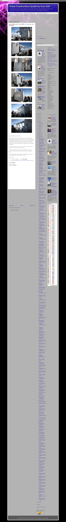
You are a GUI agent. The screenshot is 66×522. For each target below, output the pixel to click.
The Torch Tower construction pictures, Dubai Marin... (41, 335)
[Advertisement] (27, 18)
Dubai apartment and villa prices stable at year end (42, 344)
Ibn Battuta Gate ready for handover (41, 289)
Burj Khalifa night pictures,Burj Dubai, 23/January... (41, 225)
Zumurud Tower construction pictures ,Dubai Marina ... (41, 350)
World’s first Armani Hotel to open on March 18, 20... (41, 412)
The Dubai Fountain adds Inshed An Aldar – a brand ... (42, 474)
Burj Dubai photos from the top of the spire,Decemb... (41, 470)
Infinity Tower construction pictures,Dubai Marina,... (40, 284)
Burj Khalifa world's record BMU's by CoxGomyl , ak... (41, 398)
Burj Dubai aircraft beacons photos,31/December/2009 (42, 495)
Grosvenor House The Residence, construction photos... (42, 203)
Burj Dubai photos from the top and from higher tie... (41, 464)
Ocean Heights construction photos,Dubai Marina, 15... (41, 277)
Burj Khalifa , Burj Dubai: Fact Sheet (41, 396)
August (40, 128)
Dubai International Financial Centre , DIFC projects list (52, 56)
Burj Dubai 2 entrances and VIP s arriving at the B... (41, 440)
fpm (41, 518)
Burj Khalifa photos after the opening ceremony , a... (42, 403)
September (40, 126)
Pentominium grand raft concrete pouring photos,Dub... (41, 467)
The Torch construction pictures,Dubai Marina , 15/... (42, 303)
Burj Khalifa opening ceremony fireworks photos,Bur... (41, 281)
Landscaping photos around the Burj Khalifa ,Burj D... (41, 178)
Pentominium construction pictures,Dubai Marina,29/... (40, 164)
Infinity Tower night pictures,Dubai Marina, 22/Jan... (42, 189)
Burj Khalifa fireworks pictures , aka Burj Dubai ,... (41, 375)
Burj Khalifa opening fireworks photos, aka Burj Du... (41, 409)
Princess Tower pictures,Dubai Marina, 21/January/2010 (42, 213)
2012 (38, 118)
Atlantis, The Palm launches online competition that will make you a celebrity (54, 168)
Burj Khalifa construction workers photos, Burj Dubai (42, 341)
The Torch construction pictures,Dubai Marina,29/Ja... (41, 161)
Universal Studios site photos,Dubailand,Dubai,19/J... (42, 262)
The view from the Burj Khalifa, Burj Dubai (41, 271)
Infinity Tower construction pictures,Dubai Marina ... (42, 235)
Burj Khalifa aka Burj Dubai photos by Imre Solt (41, 87)
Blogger (47, 518)
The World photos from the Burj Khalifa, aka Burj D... (41, 308)
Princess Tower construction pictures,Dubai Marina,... (40, 265)
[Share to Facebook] (25, 159)
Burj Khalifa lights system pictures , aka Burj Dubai (42, 366)
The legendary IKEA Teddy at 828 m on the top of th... (42, 369)
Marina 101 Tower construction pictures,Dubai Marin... (42, 255)
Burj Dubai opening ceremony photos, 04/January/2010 (41, 433)
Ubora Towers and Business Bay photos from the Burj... (41, 390)
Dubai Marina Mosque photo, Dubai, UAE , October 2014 (44, 82)
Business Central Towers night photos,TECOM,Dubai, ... (42, 175)
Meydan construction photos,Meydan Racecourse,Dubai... (41, 321)
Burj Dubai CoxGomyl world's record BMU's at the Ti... (42, 486)
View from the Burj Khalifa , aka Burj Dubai (41, 360)
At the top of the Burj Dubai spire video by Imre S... (41, 483)
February (40, 136)
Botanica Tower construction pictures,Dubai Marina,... (40, 258)
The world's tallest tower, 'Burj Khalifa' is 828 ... (42, 418)
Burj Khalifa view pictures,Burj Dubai (41, 201)
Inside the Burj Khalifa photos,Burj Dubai (41, 287)
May (39, 132)
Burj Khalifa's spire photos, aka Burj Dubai (42, 401)
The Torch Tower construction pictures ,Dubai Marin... (41, 378)
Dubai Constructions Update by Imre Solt (30, 6)
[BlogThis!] (23, 159)
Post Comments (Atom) (16, 207)
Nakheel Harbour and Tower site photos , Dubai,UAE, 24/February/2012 (42, 100)
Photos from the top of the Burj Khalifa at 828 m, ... (42, 415)
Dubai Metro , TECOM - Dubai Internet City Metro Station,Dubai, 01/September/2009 (52, 185)
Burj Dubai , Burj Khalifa (51, 49)
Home (22, 205)
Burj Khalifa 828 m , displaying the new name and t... (41, 427)
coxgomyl (31, 160)
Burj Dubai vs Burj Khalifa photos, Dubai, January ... (42, 152)
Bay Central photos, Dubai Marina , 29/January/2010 (41, 142)
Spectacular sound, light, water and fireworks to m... (42, 458)
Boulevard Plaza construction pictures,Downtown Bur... (41, 181)
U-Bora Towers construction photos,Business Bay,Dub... (41, 328)
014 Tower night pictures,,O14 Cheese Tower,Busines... (41, 216)
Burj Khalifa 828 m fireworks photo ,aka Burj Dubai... (41, 424)
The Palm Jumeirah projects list (52, 64)
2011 (38, 120)
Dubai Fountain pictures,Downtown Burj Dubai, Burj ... (41, 332)
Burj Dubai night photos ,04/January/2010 (41, 435)
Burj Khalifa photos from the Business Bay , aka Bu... (42, 318)
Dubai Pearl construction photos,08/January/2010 (42, 372)
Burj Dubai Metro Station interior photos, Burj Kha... (42, 195)
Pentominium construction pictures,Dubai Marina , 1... (42, 299)
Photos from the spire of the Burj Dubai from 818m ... (41, 477)
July (39, 129)
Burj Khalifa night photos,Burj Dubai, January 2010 (41, 192)
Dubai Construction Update (52, 54)
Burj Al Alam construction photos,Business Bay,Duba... (41, 314)
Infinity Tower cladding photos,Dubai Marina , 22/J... (42, 198)
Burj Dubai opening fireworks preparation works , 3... (41, 499)
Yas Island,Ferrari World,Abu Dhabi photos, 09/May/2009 (54, 118)
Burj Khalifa (13, 160)
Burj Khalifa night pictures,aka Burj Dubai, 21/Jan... (41, 245)
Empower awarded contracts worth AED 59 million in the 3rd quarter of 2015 (54, 153)
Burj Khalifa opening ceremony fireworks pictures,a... (41, 406)
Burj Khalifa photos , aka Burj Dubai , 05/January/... (42, 421)
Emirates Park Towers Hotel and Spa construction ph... (41, 311)
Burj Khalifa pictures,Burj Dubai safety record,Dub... (42, 171)
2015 (38, 114)
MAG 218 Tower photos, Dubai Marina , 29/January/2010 (42, 145)
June (39, 130)
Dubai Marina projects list (51, 57)
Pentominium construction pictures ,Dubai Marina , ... (41, 381)
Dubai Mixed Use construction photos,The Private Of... (41, 185)
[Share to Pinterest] (26, 159)
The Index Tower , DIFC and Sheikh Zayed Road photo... (42, 387)
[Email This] (22, 159)
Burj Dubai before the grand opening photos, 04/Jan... (42, 446)
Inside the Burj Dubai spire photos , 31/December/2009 (41, 489)
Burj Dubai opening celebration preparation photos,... (42, 452)
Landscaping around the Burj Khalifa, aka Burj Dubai (42, 296)
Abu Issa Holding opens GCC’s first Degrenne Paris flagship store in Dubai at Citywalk (42, 68)
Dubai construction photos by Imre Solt (15, 13)
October (40, 125)
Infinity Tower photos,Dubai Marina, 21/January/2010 (41, 228)
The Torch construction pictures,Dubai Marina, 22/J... (42, 219)
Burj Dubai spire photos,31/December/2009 (42, 492)
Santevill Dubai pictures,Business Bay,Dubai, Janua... (41, 158)
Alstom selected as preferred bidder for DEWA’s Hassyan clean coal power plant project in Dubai (52, 142)
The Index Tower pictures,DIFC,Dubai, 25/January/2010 (41, 206)
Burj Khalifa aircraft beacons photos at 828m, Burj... (41, 338)
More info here (11, 157)
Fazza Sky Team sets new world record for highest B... (42, 393)
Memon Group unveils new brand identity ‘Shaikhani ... (41, 222)
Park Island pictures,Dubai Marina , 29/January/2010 (42, 148)
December (40, 122)
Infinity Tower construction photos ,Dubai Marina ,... (41, 363)
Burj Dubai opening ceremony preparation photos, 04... (41, 449)
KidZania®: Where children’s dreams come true (42, 347)
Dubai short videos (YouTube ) (42, 13)
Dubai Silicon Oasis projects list (52, 60)
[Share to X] (24, 159)
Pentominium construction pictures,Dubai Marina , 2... (42, 238)
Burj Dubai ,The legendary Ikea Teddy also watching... (41, 443)
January (40, 137)
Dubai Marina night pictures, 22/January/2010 (41, 154)
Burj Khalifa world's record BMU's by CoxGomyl (22, 160)
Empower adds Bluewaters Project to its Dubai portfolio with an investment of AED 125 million (52, 131)
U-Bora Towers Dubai (41, 104)
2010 (38, 121)
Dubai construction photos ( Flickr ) (29, 13)
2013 (38, 117)
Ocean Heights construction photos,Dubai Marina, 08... (41, 356)
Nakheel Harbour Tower (41, 96)
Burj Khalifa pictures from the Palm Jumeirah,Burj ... (41, 242)
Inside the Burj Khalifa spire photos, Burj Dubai (41, 353)
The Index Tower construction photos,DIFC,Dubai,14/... (42, 324)
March (40, 134)
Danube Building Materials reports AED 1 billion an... (42, 269)
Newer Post (11, 205)
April (39, 133)
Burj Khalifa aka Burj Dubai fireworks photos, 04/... (41, 430)
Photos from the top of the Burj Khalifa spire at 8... (41, 231)
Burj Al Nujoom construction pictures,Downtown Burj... (41, 210)
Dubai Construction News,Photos (50, 53)
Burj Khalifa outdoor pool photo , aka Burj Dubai (42, 305)
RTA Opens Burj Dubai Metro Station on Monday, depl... (41, 461)
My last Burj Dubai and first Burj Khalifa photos (41, 384)
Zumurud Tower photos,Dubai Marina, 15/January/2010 (41, 274)
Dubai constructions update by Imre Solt (41, 51)
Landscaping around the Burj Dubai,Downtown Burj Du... (42, 480)
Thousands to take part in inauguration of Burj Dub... (42, 455)
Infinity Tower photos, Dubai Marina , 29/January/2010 (41, 139)
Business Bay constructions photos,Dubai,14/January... (42, 292)
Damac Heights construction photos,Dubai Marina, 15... (41, 251)
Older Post (32, 205)
